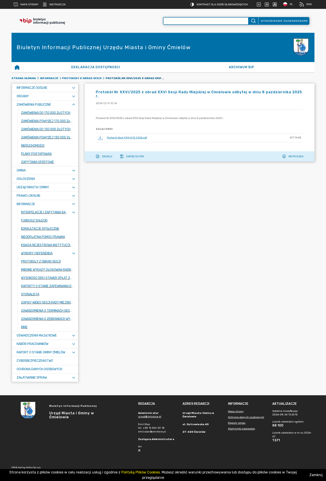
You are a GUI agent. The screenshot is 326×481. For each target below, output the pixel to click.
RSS (309, 4)
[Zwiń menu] (73, 104)
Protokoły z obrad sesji (82, 78)
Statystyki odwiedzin (241, 428)
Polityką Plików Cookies (140, 472)
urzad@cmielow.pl (149, 416)
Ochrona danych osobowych (246, 417)
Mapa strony (29, 4)
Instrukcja (57, 4)
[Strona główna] (17, 67)
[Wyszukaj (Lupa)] (253, 21)
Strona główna (24, 78)
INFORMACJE (49, 78)
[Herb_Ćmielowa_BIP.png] (301, 47)
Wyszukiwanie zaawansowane (284, 20)
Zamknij (316, 475)
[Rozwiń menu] (73, 87)
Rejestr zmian (236, 423)
